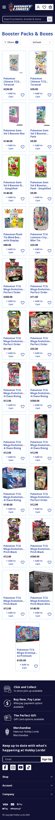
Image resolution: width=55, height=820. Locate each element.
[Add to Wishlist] (23, 95)
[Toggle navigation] (4, 7)
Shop (5, 776)
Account (7, 785)
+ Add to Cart (11, 95)
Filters (12, 42)
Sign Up (46, 759)
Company (8, 794)
